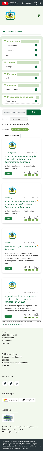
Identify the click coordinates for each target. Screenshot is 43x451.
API (4, 324)
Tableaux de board (10, 354)
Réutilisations (8, 338)
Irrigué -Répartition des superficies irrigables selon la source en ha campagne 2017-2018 (21, 299)
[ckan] (10, 400)
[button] (17, 3)
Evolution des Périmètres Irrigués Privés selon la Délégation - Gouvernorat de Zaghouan (20, 159)
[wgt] (27, 400)
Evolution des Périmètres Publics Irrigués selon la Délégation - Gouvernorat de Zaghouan (20, 204)
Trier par (5, 119)
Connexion (26, 3)
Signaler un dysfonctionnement (15, 363)
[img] (12, 144)
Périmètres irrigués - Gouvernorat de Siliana (20, 247)
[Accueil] (4, 31)
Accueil (5, 332)
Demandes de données (12, 357)
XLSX (8, 173)
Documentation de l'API (15, 324)
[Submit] (34, 112)
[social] (5, 383)
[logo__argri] (10, 15)
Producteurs (7, 341)
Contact (5, 366)
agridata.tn (21, 442)
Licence (5, 360)
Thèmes (5, 343)
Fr (40, 3)
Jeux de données (15, 31)
